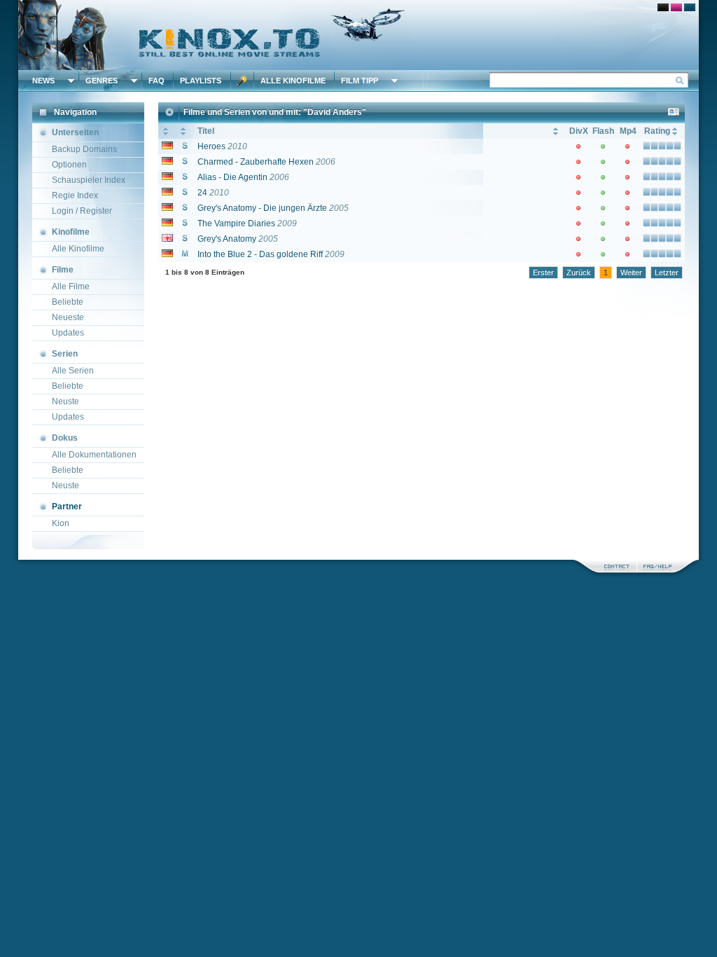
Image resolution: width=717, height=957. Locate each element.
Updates (68, 333)
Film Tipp (359, 80)
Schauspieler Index (88, 180)
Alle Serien (73, 371)
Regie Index (75, 195)
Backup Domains (84, 149)
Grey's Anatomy (226, 239)
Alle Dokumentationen (94, 455)
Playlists (200, 80)
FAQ (156, 80)
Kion (60, 523)
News (43, 80)
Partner (67, 506)
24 (202, 193)
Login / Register (82, 211)
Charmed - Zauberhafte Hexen (255, 162)
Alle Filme (71, 286)
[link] (358, 35)
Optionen (69, 165)
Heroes (211, 146)
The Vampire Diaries (236, 223)
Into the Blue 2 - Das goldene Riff (260, 254)
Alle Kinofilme (293, 80)
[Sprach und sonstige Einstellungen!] (242, 80)
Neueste (68, 317)
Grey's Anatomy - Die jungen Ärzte (262, 208)
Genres (101, 80)
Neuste (65, 401)
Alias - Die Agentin (232, 177)
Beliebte (67, 302)
